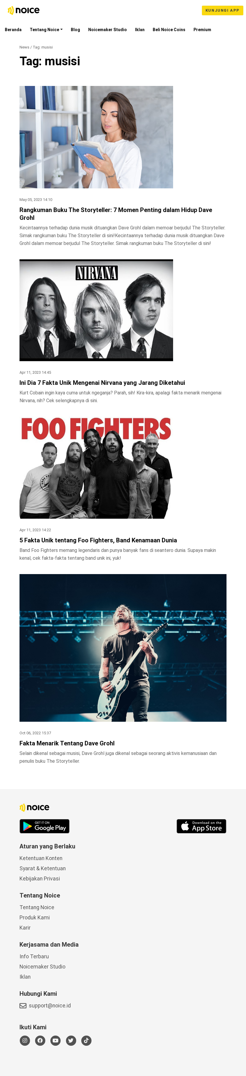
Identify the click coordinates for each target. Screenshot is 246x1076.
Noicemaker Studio (107, 29)
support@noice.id (50, 1006)
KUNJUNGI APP (223, 10)
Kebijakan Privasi (40, 879)
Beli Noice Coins (169, 29)
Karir (25, 928)
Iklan (140, 29)
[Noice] (24, 10)
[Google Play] (45, 826)
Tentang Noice (44, 29)
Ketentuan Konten (41, 858)
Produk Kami (35, 918)
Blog (75, 29)
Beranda (13, 29)
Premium (202, 29)
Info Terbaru (34, 957)
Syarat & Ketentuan (43, 868)
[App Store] (201, 826)
